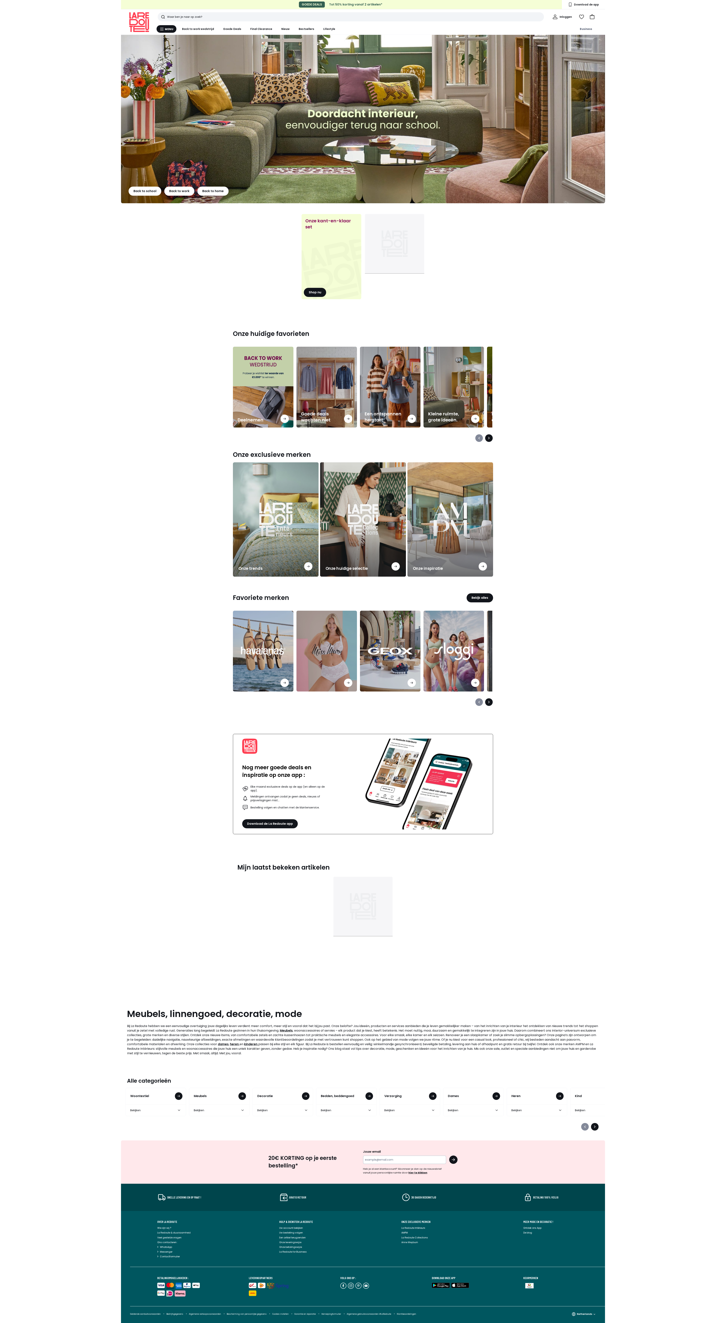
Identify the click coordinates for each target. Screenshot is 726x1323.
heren (235, 1044)
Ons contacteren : (167, 1242)
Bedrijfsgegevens (174, 1314)
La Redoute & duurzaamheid (174, 1232)
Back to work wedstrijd (198, 29)
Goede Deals (232, 29)
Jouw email (372, 1151)
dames (223, 1044)
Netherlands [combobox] (584, 1314)
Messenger (166, 1251)
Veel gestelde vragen (169, 1237)
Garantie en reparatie (305, 1314)
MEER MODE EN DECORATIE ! (538, 1221)
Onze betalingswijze (290, 1247)
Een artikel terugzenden (292, 1237)
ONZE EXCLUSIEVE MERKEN (415, 1221)
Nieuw (285, 29)
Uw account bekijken (291, 1228)
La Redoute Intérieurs (413, 1228)
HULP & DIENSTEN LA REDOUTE (296, 1221)
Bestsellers (306, 29)
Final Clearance (261, 29)
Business (586, 29)
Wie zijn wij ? (164, 1228)
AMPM (404, 1232)
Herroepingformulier (331, 1314)
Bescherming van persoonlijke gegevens (247, 1314)
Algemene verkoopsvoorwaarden (205, 1314)
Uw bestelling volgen (291, 1232)
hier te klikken (417, 1172)
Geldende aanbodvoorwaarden (145, 1314)
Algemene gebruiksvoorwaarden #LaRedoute (369, 1314)
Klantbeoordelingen (406, 1314)
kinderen (251, 1044)
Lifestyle (329, 29)
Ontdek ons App (532, 1228)
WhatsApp (166, 1247)
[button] (592, 16)
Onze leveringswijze (290, 1242)
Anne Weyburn (409, 1242)
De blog (527, 1232)
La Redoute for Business (293, 1251)
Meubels (286, 1030)
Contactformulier (170, 1256)
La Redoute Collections (414, 1237)
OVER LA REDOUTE (167, 1221)
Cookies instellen (280, 1314)
